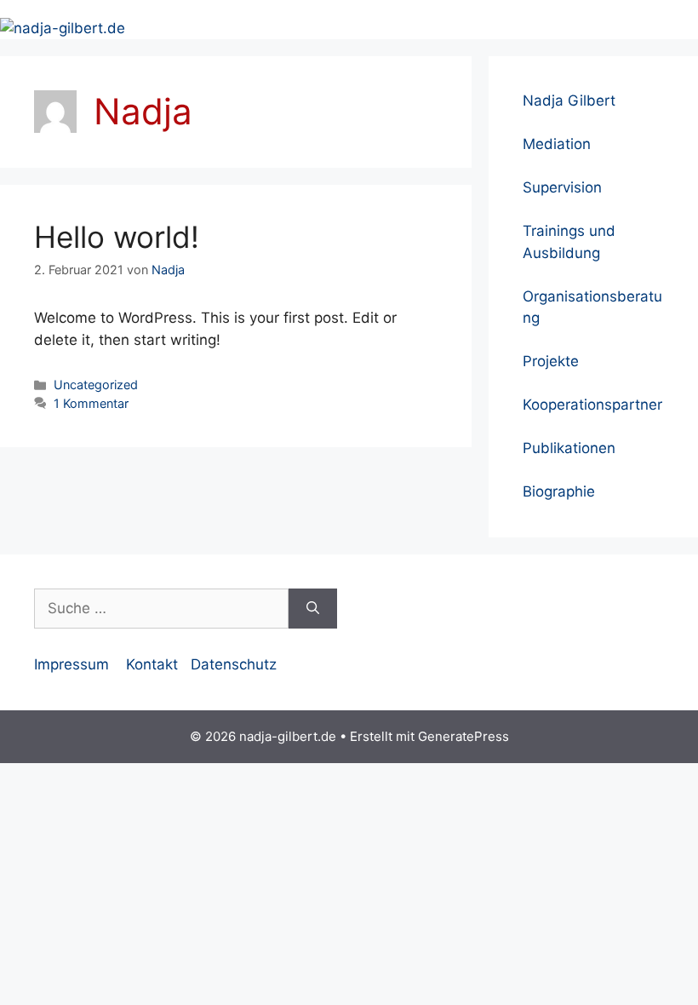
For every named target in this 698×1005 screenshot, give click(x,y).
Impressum (71, 664)
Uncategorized (96, 384)
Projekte (551, 361)
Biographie (559, 491)
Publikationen (569, 448)
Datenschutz (234, 664)
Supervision (562, 187)
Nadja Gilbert (569, 100)
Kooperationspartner (592, 404)
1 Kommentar (91, 403)
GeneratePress (463, 736)
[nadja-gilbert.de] (62, 27)
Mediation (557, 143)
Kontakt (152, 664)
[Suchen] (313, 609)
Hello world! (116, 237)
